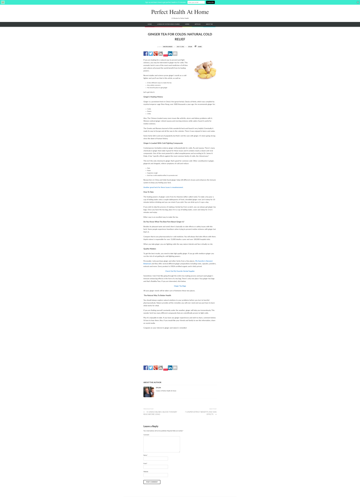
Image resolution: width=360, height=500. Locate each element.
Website (145, 471)
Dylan (190, 46)
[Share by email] (175, 53)
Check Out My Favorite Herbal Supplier (180, 271)
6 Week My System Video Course (168, 24)
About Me (209, 24)
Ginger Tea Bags (180, 286)
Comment (146, 435)
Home (150, 24)
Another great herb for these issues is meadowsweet (163, 187)
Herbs (187, 24)
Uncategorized (167, 46)
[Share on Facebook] (145, 53)
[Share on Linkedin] (170, 53)
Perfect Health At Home (180, 12)
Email (145, 463)
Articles (198, 24)
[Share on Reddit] (160, 53)
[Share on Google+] (155, 53)
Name (145, 455)
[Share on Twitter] (150, 53)
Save (166, 55)
